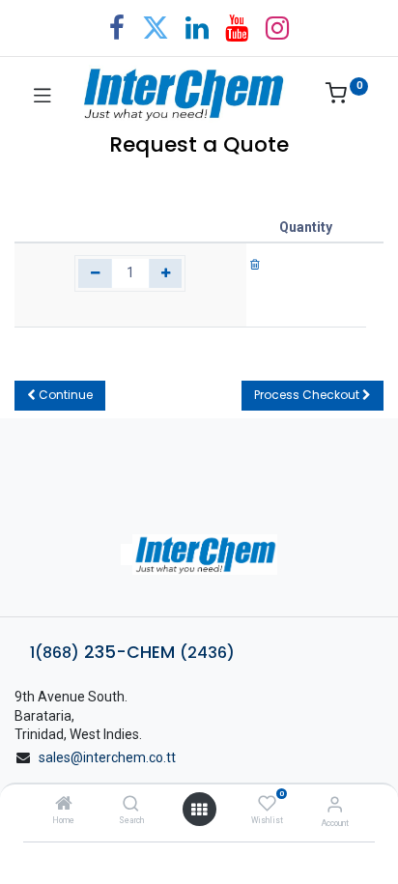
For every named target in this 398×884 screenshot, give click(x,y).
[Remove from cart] (255, 263)
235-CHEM (132, 652)
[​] (199, 554)
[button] (59, 396)
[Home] (63, 805)
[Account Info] (335, 804)
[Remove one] (95, 273)
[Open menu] (199, 809)
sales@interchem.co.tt (107, 757)
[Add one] (166, 273)
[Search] (131, 805)
